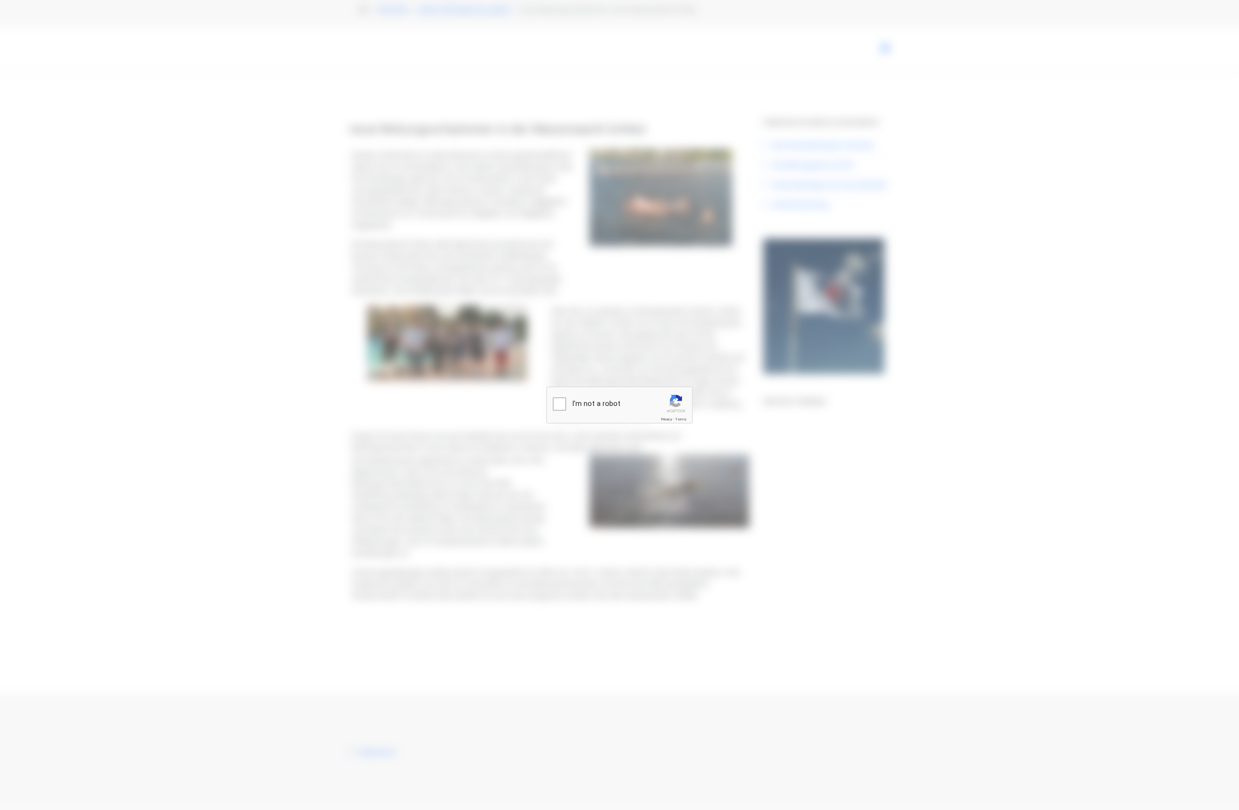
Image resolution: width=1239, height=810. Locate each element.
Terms (681, 419)
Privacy (666, 419)
